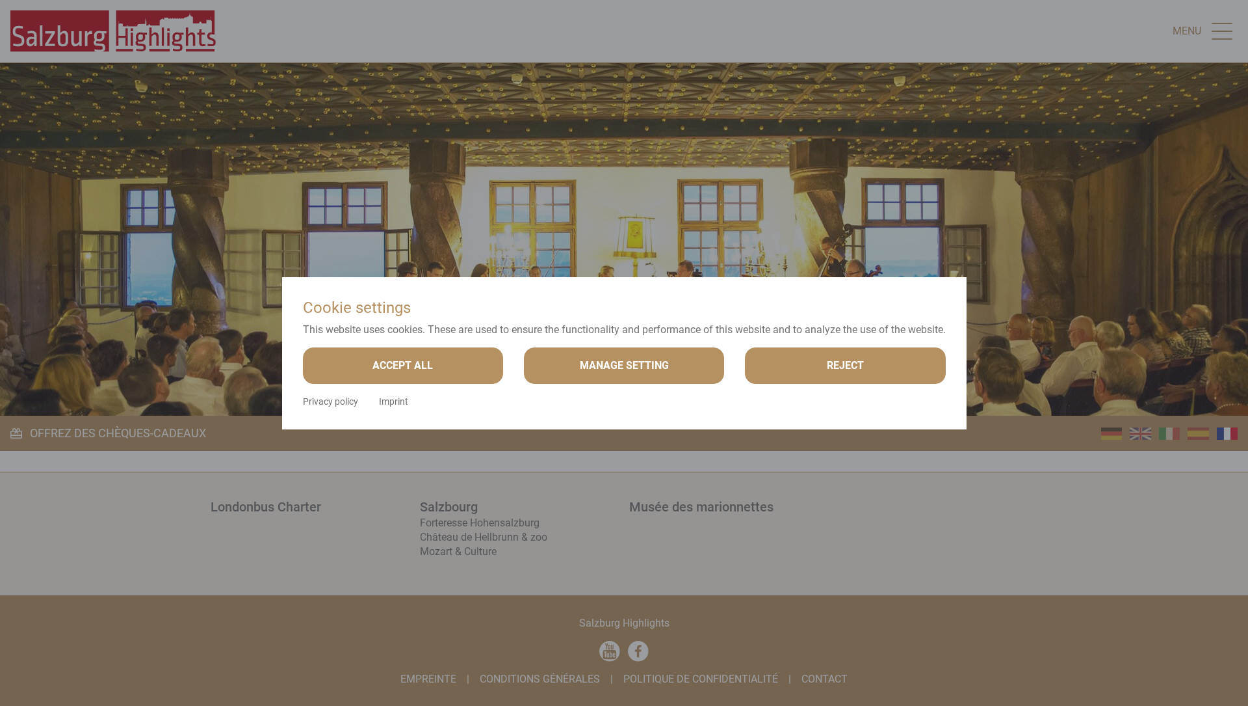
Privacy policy (330, 401)
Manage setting (624, 365)
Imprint (393, 401)
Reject (845, 365)
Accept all (402, 365)
